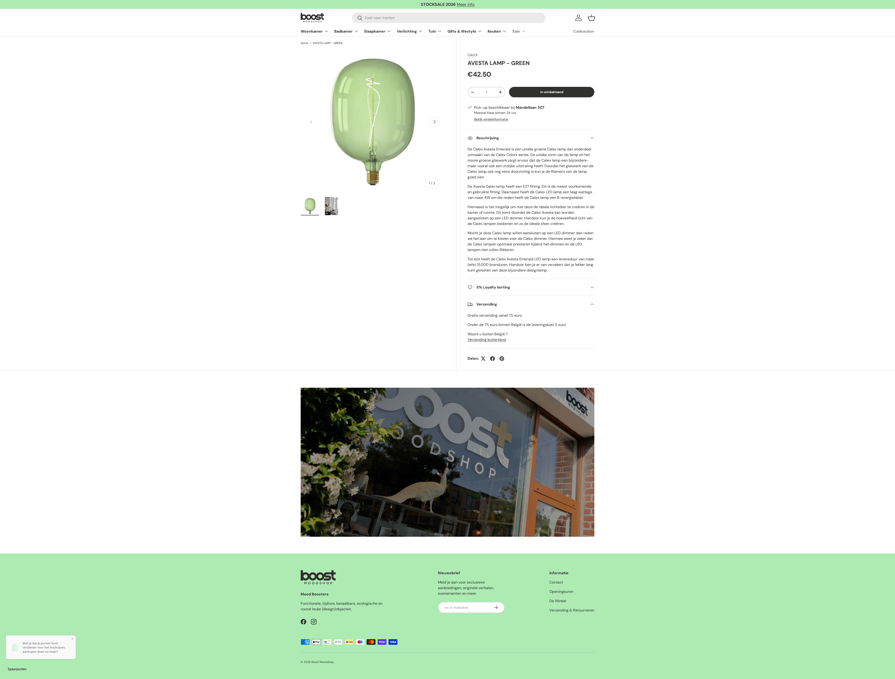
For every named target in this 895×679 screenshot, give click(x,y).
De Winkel (557, 600)
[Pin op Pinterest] (501, 358)
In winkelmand (551, 92)
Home (304, 43)
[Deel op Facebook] (492, 358)
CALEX (472, 55)
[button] (591, 18)
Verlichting (407, 31)
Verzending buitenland (487, 339)
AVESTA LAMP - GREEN (327, 43)
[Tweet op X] (483, 358)
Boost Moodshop (322, 662)
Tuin (432, 31)
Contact (556, 582)
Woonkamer (312, 31)
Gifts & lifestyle (462, 31)
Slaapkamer (375, 31)
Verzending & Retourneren (571, 610)
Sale (516, 31)
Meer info (466, 4)
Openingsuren (561, 591)
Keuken (494, 31)
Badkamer (343, 31)
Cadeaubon (583, 31)
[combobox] (449, 18)
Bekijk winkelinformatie (491, 119)
